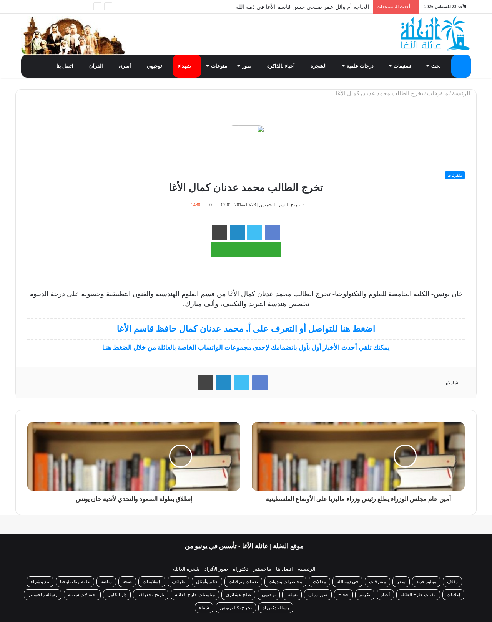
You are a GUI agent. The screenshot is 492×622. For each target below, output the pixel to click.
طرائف (178, 581)
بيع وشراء (40, 581)
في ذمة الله (347, 581)
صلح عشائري (238, 594)
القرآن (96, 66)
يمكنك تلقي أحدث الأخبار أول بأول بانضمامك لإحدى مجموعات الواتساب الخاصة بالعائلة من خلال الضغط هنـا (246, 347)
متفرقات (437, 93)
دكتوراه (240, 569)
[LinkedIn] (223, 382)
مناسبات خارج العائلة (195, 594)
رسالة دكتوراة (276, 607)
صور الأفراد (216, 569)
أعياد (385, 594)
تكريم (364, 594)
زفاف (452, 581)
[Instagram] (38, 6)
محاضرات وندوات (285, 581)
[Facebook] (73, 6)
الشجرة (319, 66)
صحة (127, 581)
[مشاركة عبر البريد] (237, 232)
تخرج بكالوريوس (236, 607)
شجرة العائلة (186, 569)
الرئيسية (307, 569)
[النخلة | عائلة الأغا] (436, 33)
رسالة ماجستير (42, 594)
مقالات (319, 581)
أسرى (125, 66)
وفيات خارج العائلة (418, 594)
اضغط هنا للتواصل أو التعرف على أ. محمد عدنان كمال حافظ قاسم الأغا (246, 328)
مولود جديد (426, 581)
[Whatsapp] (84, 6)
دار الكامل (116, 594)
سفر (401, 581)
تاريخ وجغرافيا (150, 594)
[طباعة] (219, 232)
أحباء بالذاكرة (281, 66)
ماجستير (262, 569)
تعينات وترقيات (243, 581)
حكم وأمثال (207, 581)
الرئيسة (462, 93)
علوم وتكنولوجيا (75, 581)
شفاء (204, 607)
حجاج (343, 594)
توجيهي (155, 66)
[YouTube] (50, 6)
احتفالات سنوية (82, 594)
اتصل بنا (66, 66)
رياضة (106, 581)
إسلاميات (152, 581)
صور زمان (317, 594)
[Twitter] (61, 6)
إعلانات (453, 594)
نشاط (292, 594)
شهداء (185, 66)
